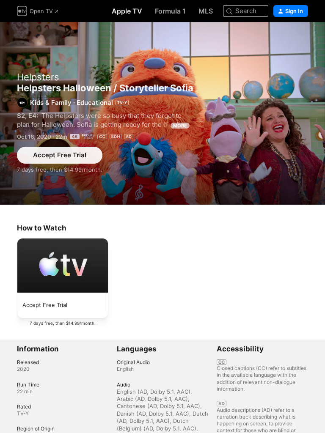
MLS (205, 11)
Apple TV (127, 11)
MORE (180, 126)
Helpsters (38, 76)
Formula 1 (170, 11)
